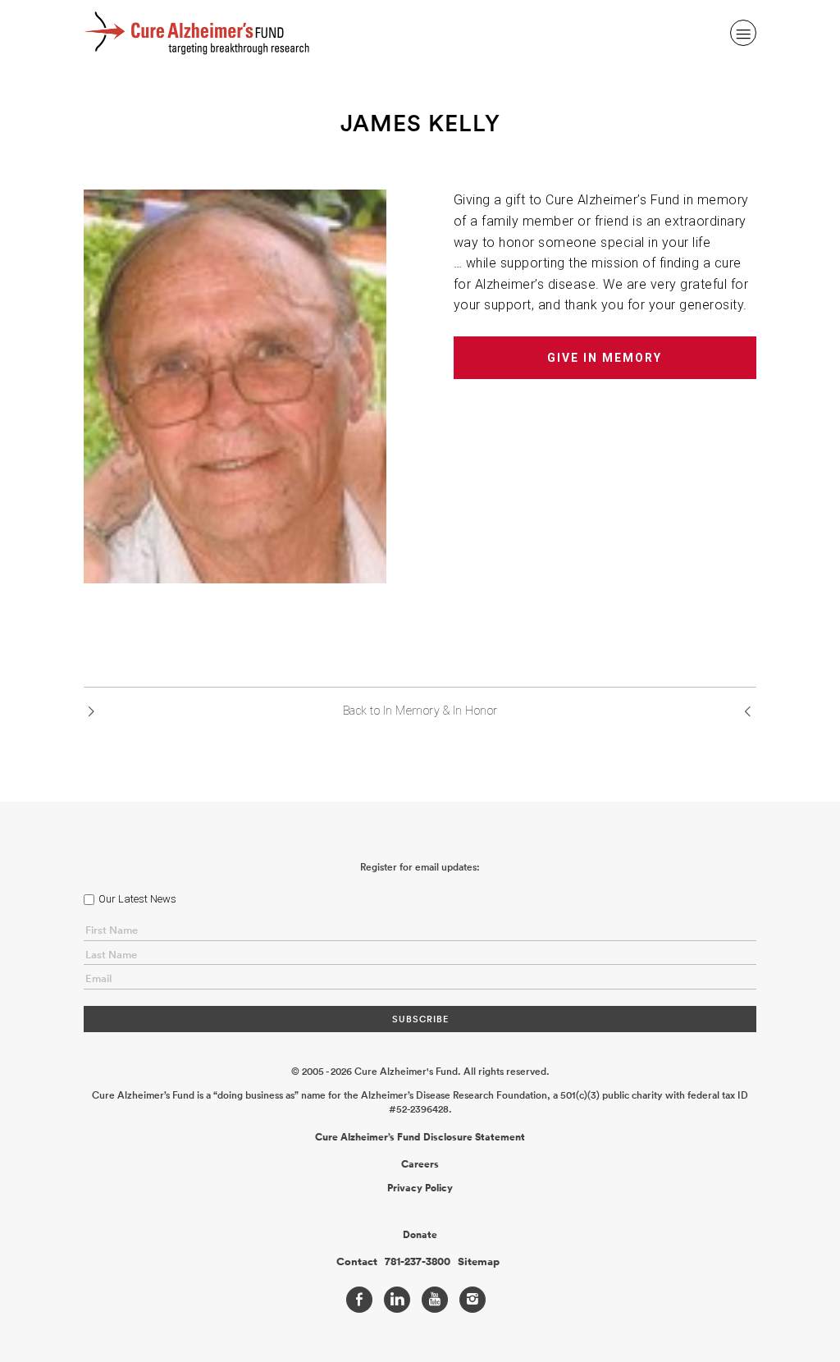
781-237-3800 (417, 1262)
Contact (356, 1262)
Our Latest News (137, 899)
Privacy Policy (420, 1188)
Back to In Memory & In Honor (420, 710)
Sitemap (479, 1262)
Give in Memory (604, 357)
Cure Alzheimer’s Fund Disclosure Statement (420, 1137)
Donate (420, 1234)
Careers (420, 1164)
